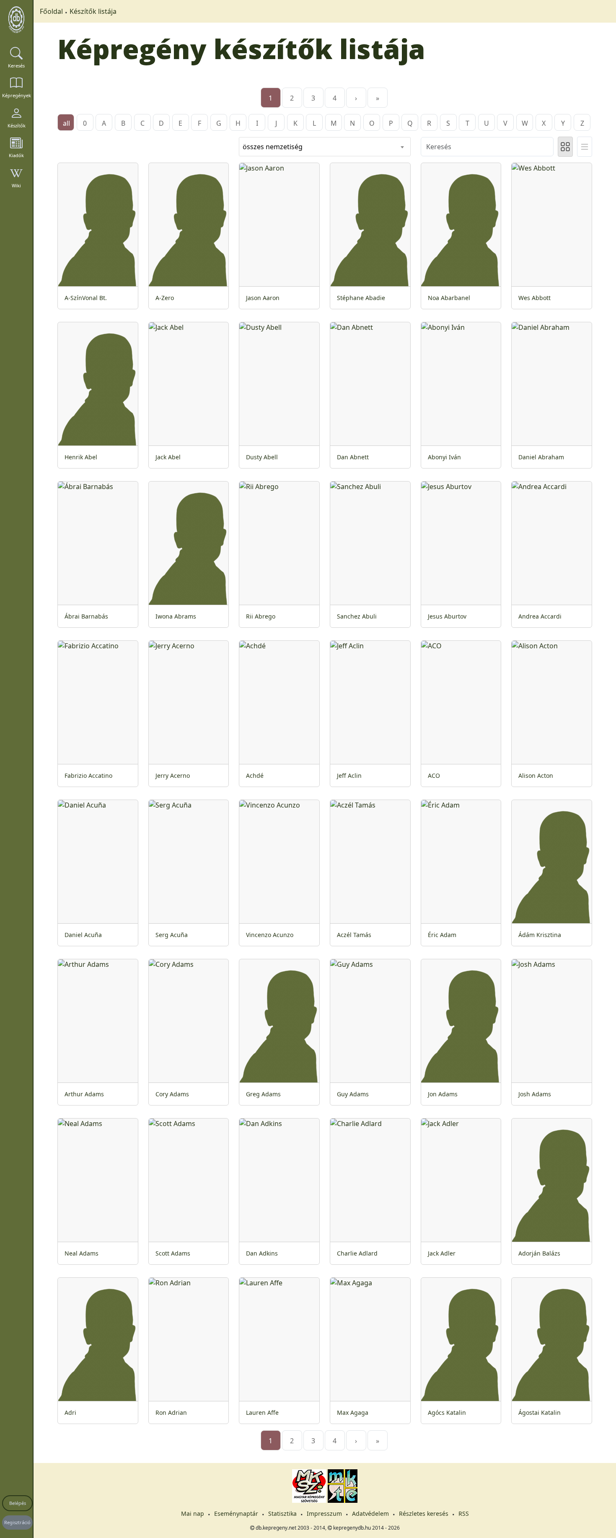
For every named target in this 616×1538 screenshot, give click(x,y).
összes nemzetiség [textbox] (273, 146)
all (66, 123)
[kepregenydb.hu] (16, 19)
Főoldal (51, 11)
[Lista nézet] (584, 147)
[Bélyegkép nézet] (565, 147)
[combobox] (324, 146)
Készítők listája (93, 11)
